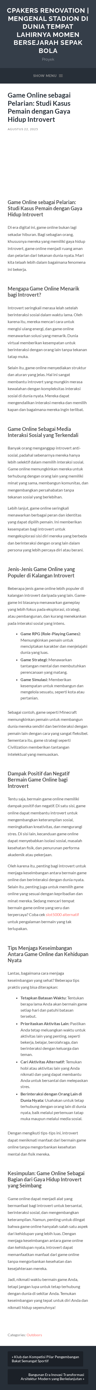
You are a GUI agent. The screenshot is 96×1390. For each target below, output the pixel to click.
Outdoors (34, 1335)
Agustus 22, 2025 (23, 129)
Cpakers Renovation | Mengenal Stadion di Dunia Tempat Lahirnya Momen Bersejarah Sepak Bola (48, 30)
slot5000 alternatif (62, 914)
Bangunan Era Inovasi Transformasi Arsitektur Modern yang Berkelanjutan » (52, 1377)
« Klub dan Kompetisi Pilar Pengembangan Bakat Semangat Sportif (45, 1359)
